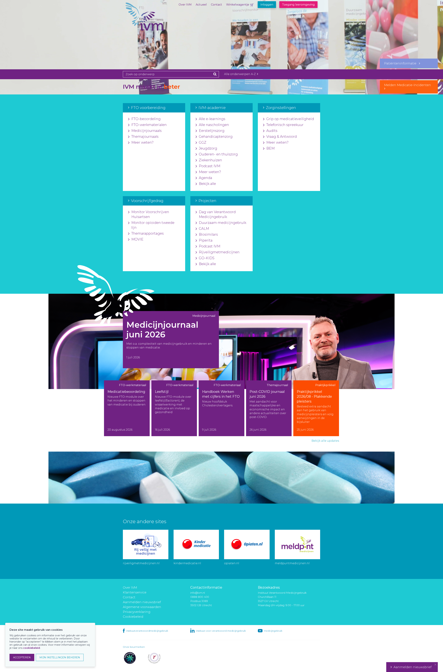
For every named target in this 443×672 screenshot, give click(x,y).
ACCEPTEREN (22, 657)
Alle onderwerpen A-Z (240, 74)
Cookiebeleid (133, 617)
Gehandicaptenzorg (216, 136)
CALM (204, 228)
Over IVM (185, 4)
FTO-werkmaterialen (149, 125)
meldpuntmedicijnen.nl (292, 563)
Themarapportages (147, 233)
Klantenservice (134, 592)
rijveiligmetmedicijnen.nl (141, 563)
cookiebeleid (31, 647)
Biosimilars (208, 234)
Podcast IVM (209, 166)
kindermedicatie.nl (187, 563)
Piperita (206, 240)
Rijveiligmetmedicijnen (219, 252)
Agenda (205, 178)
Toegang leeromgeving (298, 4)
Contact (216, 4)
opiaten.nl (231, 563)
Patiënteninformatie (401, 63)
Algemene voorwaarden (142, 607)
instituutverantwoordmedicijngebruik (147, 630)
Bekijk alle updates (325, 440)
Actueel (201, 4)
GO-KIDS (206, 258)
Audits (271, 131)
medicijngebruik (273, 630)
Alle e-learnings (212, 119)
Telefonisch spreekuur (285, 125)
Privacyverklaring (136, 612)
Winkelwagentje (237, 4)
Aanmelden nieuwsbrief (142, 602)
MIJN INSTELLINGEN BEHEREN (59, 657)
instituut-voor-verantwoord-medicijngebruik (221, 630)
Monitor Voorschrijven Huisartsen (150, 214)
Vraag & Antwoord (281, 136)
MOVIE (137, 239)
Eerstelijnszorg (211, 131)
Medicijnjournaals (146, 131)
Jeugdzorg (208, 148)
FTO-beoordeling (146, 119)
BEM (270, 148)
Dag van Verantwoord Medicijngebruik (217, 214)
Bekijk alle (207, 184)
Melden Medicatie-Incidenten (408, 85)
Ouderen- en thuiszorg (218, 154)
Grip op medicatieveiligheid (290, 119)
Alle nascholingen (214, 125)
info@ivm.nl (197, 592)
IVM (156, 20)
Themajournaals (145, 136)
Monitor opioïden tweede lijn (152, 225)
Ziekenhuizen (210, 160)
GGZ (202, 142)
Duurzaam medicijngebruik (222, 223)
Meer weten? (142, 142)
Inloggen (266, 4)
